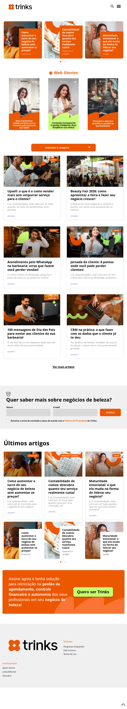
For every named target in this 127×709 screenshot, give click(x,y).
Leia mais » (11, 216)
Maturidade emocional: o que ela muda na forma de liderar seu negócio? (70, 43)
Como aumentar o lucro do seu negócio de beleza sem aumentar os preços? (21, 488)
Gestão (65, 54)
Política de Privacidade (75, 420)
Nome (9, 407)
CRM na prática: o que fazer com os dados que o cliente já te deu (93, 333)
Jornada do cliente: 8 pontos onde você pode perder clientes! (92, 266)
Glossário (6, 675)
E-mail (56, 407)
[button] (119, 6)
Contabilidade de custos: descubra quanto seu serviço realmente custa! (30, 38)
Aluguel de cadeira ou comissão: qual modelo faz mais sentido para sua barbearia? (110, 40)
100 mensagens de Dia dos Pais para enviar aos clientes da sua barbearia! (31, 333)
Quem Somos (8, 667)
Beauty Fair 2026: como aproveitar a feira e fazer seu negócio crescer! (93, 195)
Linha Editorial (9, 671)
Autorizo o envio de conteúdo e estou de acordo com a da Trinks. (54, 420)
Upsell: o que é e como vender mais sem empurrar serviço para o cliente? (30, 195)
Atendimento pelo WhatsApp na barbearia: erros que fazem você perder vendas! (30, 266)
